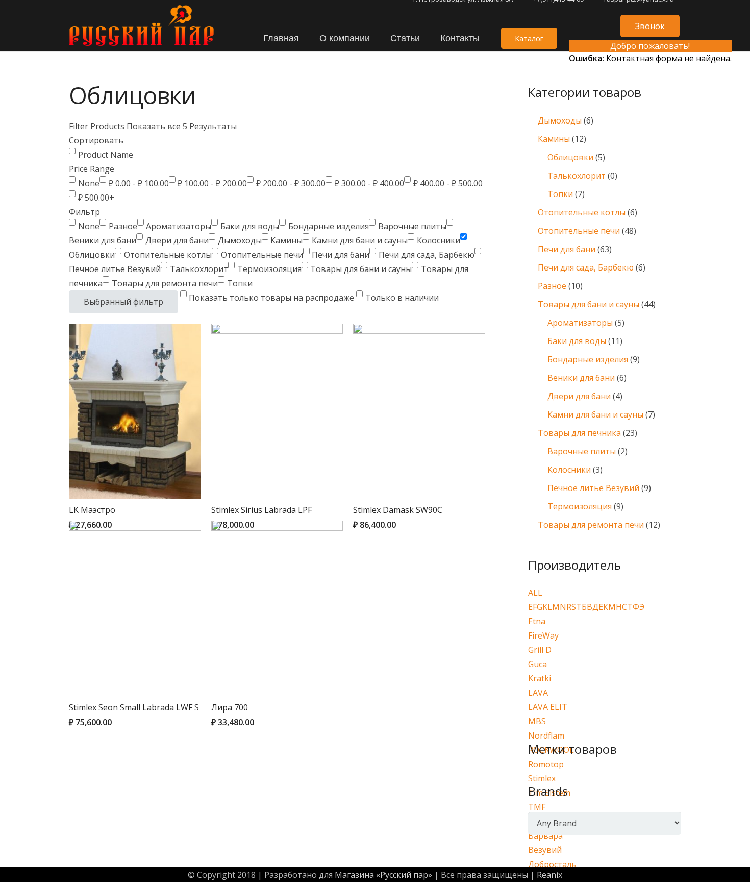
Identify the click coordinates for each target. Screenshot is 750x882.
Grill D (540, 649)
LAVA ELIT (547, 707)
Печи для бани (566, 249)
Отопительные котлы (582, 212)
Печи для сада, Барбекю (586, 267)
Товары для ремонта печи (591, 524)
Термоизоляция (579, 506)
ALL (535, 592)
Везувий (545, 849)
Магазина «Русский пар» (383, 874)
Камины (554, 138)
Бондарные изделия (587, 359)
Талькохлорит (576, 175)
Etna (536, 621)
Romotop (546, 764)
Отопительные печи (579, 230)
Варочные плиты (581, 451)
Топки (560, 194)
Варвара (545, 835)
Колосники (569, 469)
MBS (537, 721)
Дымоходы (560, 120)
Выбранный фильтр (123, 301)
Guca (537, 664)
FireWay (543, 635)
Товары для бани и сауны (588, 304)
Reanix (549, 874)
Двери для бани (579, 396)
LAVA (538, 692)
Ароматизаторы (580, 322)
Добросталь (552, 864)
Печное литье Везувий (593, 488)
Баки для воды (576, 341)
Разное (552, 285)
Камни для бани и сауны (595, 414)
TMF (536, 807)
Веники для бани (581, 377)
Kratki (539, 678)
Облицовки (570, 157)
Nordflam (546, 735)
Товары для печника (579, 432)
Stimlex (542, 778)
